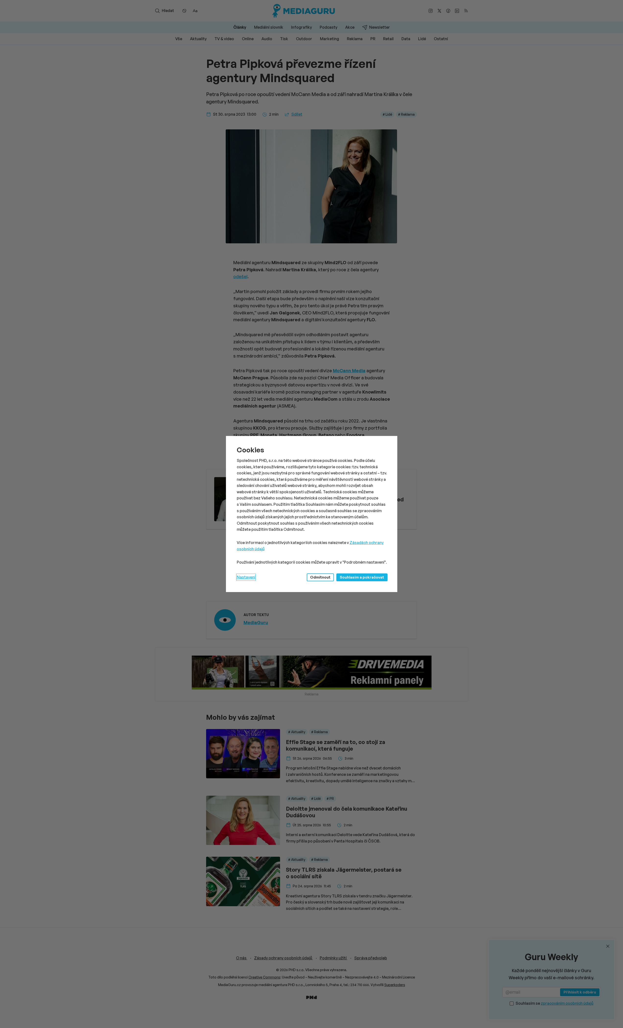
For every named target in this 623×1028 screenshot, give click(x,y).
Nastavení (246, 577)
